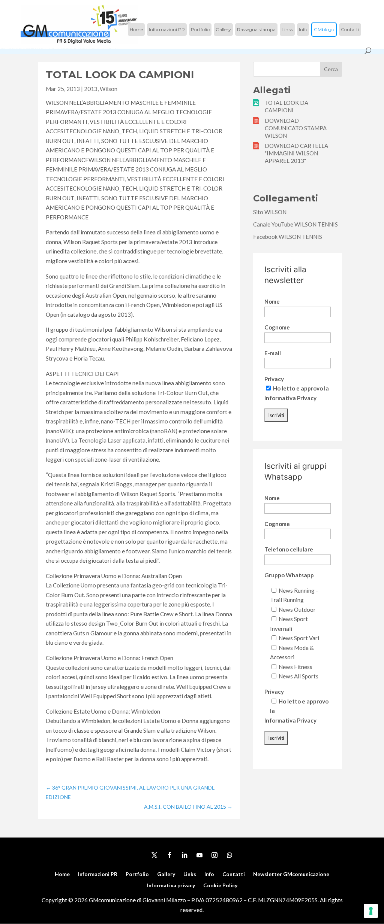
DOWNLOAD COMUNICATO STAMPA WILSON (296, 128)
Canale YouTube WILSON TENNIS (295, 224)
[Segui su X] (154, 855)
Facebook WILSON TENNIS (287, 236)
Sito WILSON (269, 212)
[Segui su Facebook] (170, 855)
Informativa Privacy (290, 398)
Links (287, 29)
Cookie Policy (220, 885)
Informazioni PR (167, 29)
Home (136, 29)
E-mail (272, 353)
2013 (91, 88)
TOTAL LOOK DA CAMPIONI (286, 106)
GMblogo (324, 29)
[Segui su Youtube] (200, 855)
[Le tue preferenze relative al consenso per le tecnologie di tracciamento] (371, 911)
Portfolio (200, 29)
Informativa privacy (171, 885)
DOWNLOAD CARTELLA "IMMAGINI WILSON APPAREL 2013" (296, 153)
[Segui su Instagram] (214, 855)
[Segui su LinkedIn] (184, 855)
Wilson (108, 88)
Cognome (277, 327)
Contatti (350, 29)
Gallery (223, 29)
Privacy (274, 379)
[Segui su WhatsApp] (230, 855)
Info (303, 29)
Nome (272, 301)
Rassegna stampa (256, 29)
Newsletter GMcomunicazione (291, 874)
